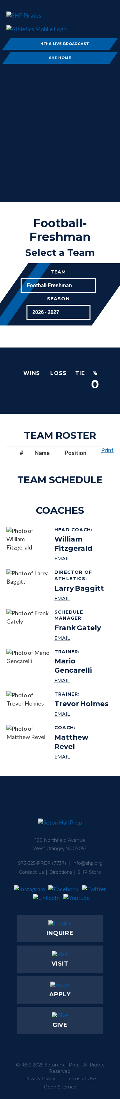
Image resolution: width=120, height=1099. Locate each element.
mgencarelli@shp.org (81, 680)
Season (58, 299)
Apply (60, 994)
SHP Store (89, 872)
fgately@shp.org (81, 637)
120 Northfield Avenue (60, 840)
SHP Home (60, 58)
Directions (60, 872)
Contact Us (31, 872)
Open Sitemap (60, 1087)
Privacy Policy (39, 1078)
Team (58, 272)
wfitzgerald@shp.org (81, 558)
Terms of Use (81, 1078)
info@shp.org (87, 863)
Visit (60, 963)
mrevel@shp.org (81, 756)
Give (60, 1024)
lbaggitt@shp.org (81, 598)
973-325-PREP (34, 863)
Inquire (59, 933)
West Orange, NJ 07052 (60, 848)
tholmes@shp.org (81, 713)
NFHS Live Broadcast (64, 43)
